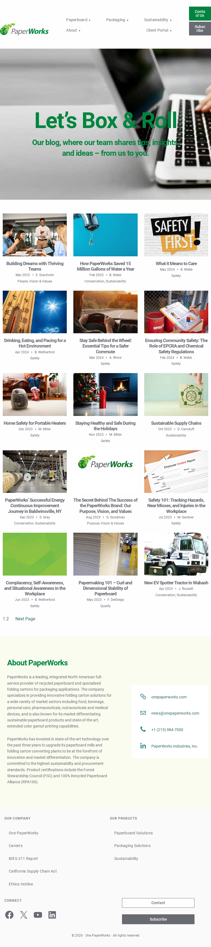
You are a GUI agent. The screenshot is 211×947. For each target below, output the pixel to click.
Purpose (93, 523)
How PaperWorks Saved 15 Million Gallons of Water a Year (105, 266)
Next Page (25, 618)
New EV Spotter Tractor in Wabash (176, 582)
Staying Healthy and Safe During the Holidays (105, 425)
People (23, 281)
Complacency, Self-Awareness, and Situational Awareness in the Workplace (34, 588)
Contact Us (200, 13)
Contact (158, 903)
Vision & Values (40, 281)
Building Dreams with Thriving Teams (34, 266)
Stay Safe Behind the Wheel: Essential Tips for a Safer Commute (105, 346)
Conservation (94, 281)
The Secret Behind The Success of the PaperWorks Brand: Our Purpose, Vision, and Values (105, 505)
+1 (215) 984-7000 (167, 729)
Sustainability (116, 281)
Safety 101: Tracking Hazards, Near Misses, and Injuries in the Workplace (176, 505)
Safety (176, 276)
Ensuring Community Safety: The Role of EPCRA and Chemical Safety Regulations (176, 346)
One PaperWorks (97, 935)
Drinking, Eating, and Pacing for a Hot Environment (35, 343)
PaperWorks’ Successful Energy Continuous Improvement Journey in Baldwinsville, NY (35, 505)
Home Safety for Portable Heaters (35, 423)
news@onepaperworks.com (175, 713)
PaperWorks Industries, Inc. (174, 746)
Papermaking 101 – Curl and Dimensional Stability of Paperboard (105, 588)
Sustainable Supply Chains (176, 423)
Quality (105, 606)
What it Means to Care (176, 263)
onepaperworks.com (169, 697)
